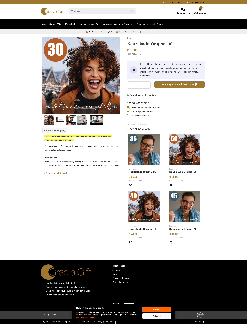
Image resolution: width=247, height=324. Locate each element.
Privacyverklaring (120, 278)
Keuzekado (70, 24)
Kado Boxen (157, 24)
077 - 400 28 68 (173, 2)
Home (129, 38)
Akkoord (156, 309)
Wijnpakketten (87, 24)
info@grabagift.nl (197, 2)
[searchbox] (102, 11)
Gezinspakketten (104, 24)
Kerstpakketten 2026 (51, 24)
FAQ (114, 274)
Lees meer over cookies (86, 317)
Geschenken (143, 24)
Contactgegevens (120, 282)
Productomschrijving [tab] (54, 131)
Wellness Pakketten (123, 24)
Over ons (116, 270)
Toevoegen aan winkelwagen (178, 84)
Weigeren (157, 316)
